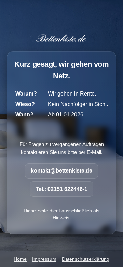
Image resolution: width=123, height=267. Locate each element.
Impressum (44, 259)
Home (20, 259)
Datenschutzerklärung (85, 259)
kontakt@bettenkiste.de (61, 171)
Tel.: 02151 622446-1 (61, 189)
